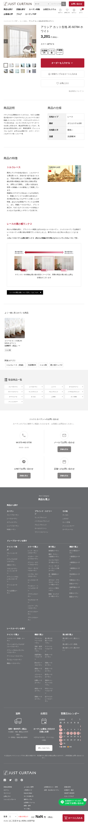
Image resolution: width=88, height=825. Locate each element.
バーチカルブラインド (73, 391)
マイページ (7, 793)
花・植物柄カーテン (54, 575)
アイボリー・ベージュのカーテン (33, 588)
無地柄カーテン (54, 550)
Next (34, 41)
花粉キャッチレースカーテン (48, 682)
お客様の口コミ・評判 (51, 787)
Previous (6, 41)
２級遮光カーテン (74, 564)
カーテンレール (13, 396)
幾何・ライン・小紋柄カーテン (54, 555)
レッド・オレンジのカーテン (33, 552)
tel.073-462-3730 (24, 442)
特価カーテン (11, 529)
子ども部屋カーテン (12, 592)
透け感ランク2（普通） (70, 644)
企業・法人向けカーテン (51, 790)
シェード (53, 386)
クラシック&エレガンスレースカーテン (15, 651)
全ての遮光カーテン (74, 552)
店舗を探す (20, 9)
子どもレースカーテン (14, 659)
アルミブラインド (53, 391)
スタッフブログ (69, 796)
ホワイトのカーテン (33, 613)
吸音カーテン (73, 597)
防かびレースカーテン (38, 664)
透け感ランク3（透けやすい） (71, 649)
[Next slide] (80, 719)
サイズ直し (27, 809)
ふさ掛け (53, 396)
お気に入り (67, 12)
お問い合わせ (76, 4)
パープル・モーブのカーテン (33, 575)
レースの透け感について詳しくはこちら (24, 292)
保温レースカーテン (38, 690)
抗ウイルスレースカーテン (48, 699)
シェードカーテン (13, 526)
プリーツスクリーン (13, 391)
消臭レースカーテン (48, 664)
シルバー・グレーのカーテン (33, 607)
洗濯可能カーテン (74, 588)
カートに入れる (75, 818)
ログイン (74, 12)
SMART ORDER (69, 793)
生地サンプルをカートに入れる (64, 74)
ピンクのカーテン (33, 581)
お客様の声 (8, 14)
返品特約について (75, 91)
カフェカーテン (12, 522)
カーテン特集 (34, 9)
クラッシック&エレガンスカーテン (12, 579)
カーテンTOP (30, 14)
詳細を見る (64, 449)
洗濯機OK (44, 52)
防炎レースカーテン (48, 656)
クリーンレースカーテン (48, 649)
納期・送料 (27, 805)
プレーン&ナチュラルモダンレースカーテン (15, 645)
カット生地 (23, 21)
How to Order (28, 793)
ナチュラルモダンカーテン (12, 560)
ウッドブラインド (33, 391)
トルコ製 (51, 52)
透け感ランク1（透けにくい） (71, 640)
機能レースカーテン (13, 663)
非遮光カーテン (74, 580)
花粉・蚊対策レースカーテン (38, 649)
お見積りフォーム (29, 802)
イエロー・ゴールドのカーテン (33, 558)
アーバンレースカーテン (15, 656)
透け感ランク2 (56, 365)
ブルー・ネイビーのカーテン (33, 569)
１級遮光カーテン (74, 558)
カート (81, 10)
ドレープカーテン (13, 386)
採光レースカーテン (48, 670)
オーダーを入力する (60, 63)
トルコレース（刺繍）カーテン (16, 640)
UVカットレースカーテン (49, 691)
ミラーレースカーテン (38, 676)
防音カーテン (73, 593)
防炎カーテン (73, 583)
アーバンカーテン (12, 586)
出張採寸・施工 (69, 790)
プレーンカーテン (12, 554)
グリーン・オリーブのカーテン (33, 564)
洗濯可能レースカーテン (38, 657)
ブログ (19, 14)
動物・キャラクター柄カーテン (54, 595)
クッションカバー (13, 401)
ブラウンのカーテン (33, 595)
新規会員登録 (8, 787)
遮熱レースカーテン (38, 670)
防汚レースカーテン (48, 676)
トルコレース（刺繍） (15, 365)
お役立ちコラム (49, 9)
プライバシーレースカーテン (38, 641)
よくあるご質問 (28, 787)
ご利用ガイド (28, 790)
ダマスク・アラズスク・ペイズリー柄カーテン (54, 582)
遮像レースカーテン (38, 698)
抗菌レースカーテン (38, 681)
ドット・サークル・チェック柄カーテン (54, 568)
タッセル (33, 396)
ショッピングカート (10, 799)
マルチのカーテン (33, 601)
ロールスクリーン (73, 386)
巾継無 (59, 51)
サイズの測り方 (28, 796)
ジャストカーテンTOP (10, 21)
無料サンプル (28, 799)
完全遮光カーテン (74, 575)
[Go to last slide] (78, 719)
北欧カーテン (11, 565)
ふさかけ (65, 518)
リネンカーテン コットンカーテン (13, 571)
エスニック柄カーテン (54, 589)
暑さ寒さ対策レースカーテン (48, 641)
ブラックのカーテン (33, 619)
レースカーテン (33, 386)
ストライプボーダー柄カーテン (54, 561)
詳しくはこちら (44, 748)
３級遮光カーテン (74, 569)
